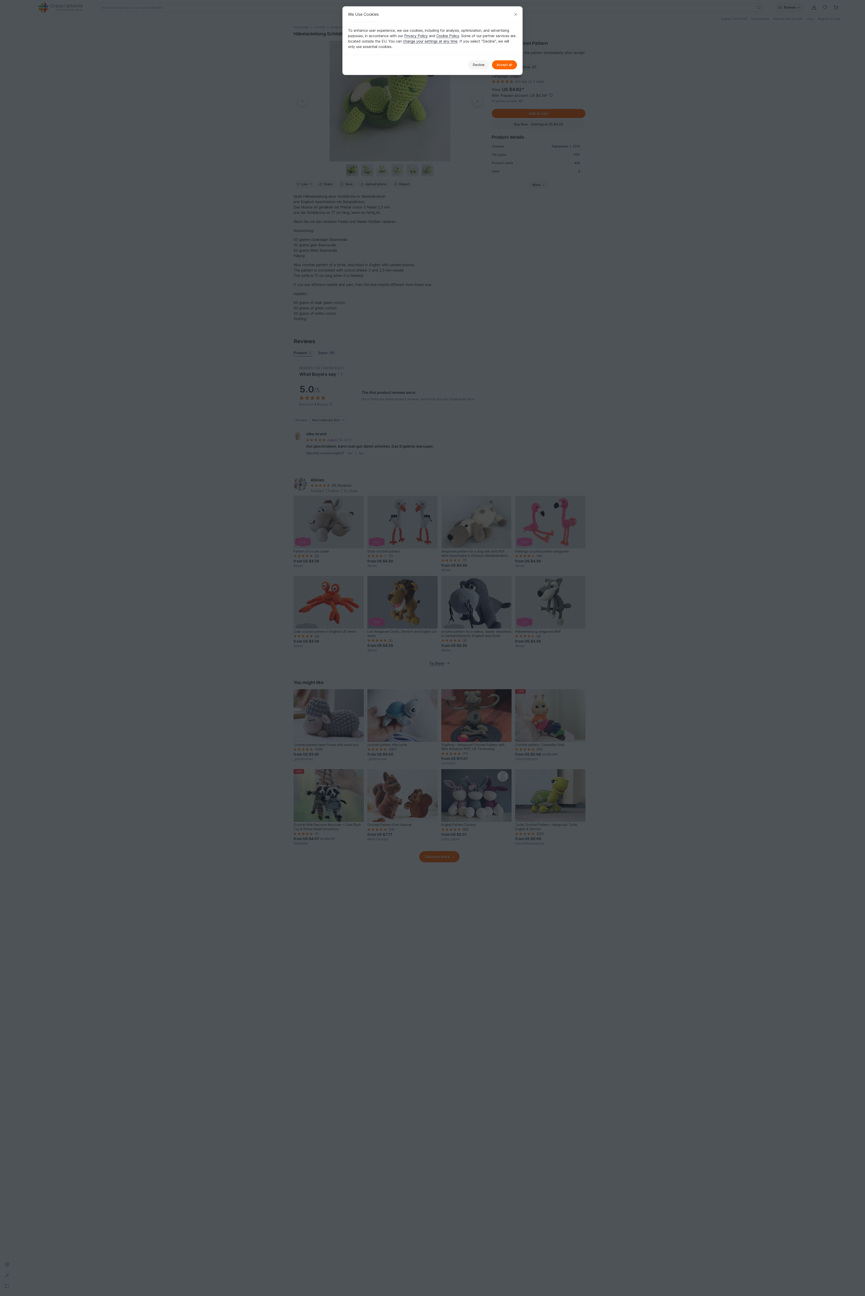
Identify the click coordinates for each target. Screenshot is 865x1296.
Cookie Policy (447, 36)
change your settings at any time (430, 41)
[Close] (516, 14)
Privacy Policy (416, 36)
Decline (479, 65)
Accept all (504, 65)
